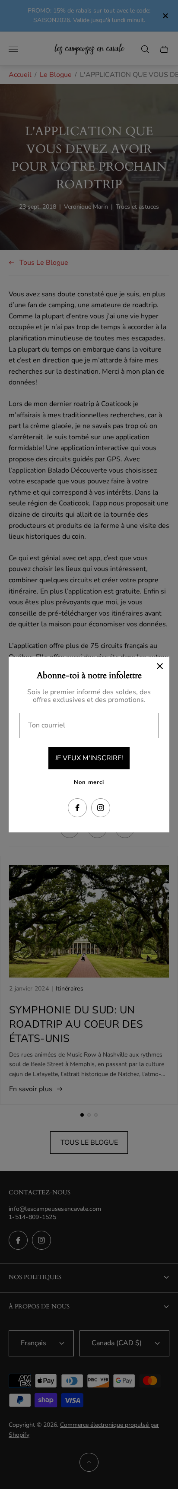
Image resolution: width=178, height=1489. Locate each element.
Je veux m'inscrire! (89, 758)
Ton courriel (46, 725)
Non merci (89, 782)
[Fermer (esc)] (159, 666)
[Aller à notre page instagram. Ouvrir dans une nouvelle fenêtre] (100, 807)
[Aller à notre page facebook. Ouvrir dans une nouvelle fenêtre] (77, 807)
